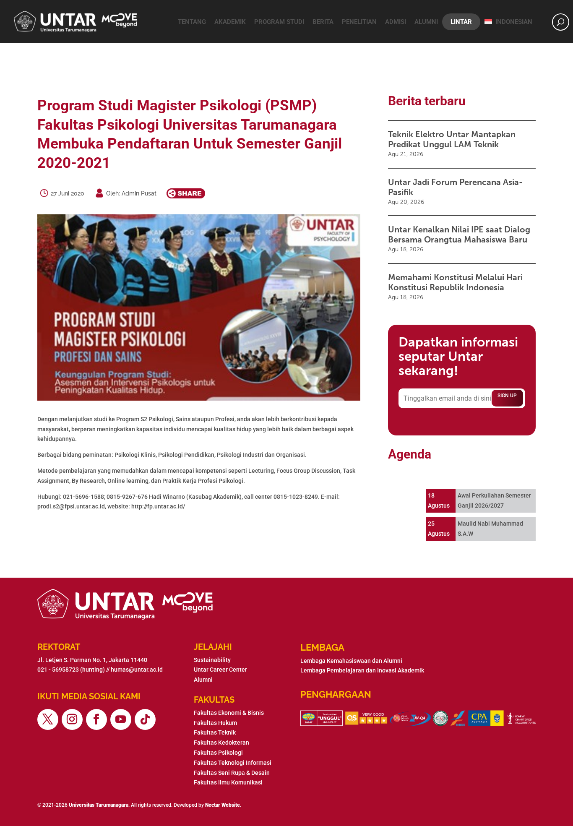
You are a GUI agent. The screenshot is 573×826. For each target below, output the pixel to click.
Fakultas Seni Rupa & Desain (232, 772)
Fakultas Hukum (215, 722)
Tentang (192, 22)
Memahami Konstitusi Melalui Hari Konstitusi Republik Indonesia (455, 282)
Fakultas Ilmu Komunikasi (228, 782)
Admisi (395, 22)
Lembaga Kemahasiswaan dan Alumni (351, 660)
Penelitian (359, 22)
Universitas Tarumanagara (98, 805)
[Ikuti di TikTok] (145, 719)
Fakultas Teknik (215, 732)
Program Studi (279, 22)
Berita (323, 22)
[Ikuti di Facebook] (96, 719)
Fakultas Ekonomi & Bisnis (229, 712)
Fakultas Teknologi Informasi (232, 762)
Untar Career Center (220, 669)
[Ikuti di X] (47, 719)
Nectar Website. (223, 805)
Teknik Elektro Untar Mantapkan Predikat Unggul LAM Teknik (452, 139)
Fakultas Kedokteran (221, 742)
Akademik (230, 22)
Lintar (461, 22)
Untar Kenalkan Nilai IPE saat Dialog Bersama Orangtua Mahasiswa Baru (459, 234)
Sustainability (212, 660)
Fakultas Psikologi (218, 752)
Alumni (426, 22)
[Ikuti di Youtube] (120, 719)
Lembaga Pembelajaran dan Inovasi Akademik (362, 670)
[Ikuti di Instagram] (72, 719)
